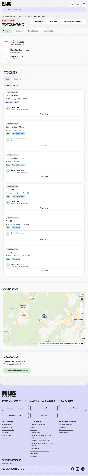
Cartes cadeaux (35, 432)
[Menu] (84, 4)
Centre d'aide (63, 432)
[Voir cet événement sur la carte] (6, 50)
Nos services (63, 427)
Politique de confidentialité (38, 438)
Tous (7, 79)
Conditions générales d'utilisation (40, 435)
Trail (19, 16)
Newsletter (33, 427)
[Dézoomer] (81, 306)
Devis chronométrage (66, 430)
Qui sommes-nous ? (8, 427)
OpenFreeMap (50, 343)
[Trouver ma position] (81, 294)
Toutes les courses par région (39, 451)
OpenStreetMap (75, 343)
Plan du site (34, 453)
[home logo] (9, 394)
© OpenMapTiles (60, 343)
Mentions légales (7, 435)
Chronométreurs (7, 463)
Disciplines (33, 456)
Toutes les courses (9, 16)
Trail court (28, 16)
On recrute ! (5, 432)
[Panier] (78, 4)
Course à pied (34, 448)
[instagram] (78, 469)
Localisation (33, 31)
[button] (44, 319)
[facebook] (73, 469)
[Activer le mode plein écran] (81, 298)
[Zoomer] (81, 303)
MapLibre (42, 343)
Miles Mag (33, 430)
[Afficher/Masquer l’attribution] (82, 343)
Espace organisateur (65, 424)
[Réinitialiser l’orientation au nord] (81, 309)
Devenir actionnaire (8, 430)
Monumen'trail (39, 16)
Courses (19, 31)
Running (17, 79)
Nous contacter (6, 424)
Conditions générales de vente (40, 440)
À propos (6, 31)
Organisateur (49, 31)
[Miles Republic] (6, 4)
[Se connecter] (72, 4)
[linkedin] (83, 469)
